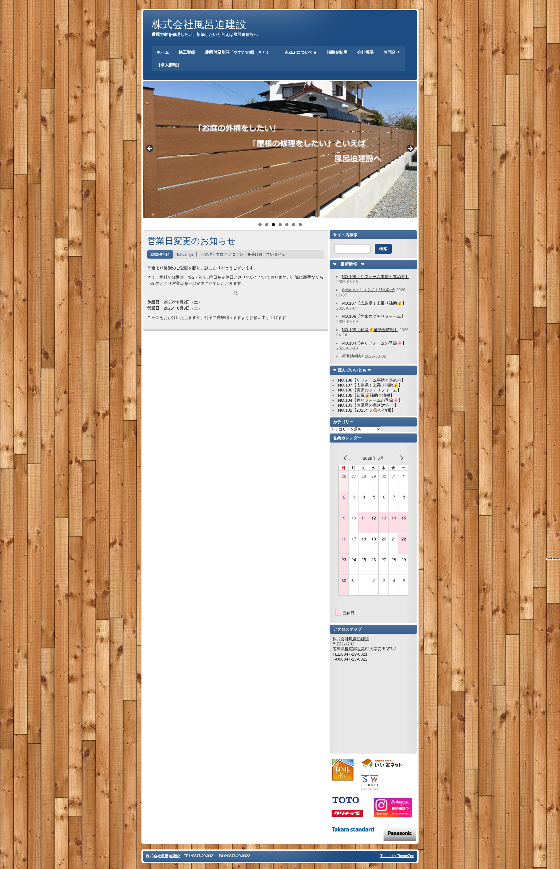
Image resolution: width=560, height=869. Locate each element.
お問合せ (392, 52)
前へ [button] (150, 148)
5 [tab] (286, 224)
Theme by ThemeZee (397, 856)
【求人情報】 (169, 64)
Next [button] (409, 148)
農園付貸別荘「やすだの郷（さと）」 (239, 52)
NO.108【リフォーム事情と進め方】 (375, 276)
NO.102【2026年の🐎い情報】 (367, 410)
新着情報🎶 (352, 356)
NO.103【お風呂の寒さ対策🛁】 (368, 405)
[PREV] (346, 457)
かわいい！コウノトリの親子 (368, 289)
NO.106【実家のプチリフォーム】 (373, 316)
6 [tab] (293, 224)
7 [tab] (300, 224)
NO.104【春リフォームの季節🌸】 (374, 343)
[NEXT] (399, 457)
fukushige (185, 254)
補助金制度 (337, 52)
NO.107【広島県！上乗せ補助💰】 (374, 303)
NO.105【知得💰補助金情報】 (370, 329)
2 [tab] (266, 224)
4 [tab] (280, 224)
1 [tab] (260, 224)
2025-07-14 (160, 254)
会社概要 (365, 52)
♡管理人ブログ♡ (216, 254)
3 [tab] (273, 224)
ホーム (163, 52)
